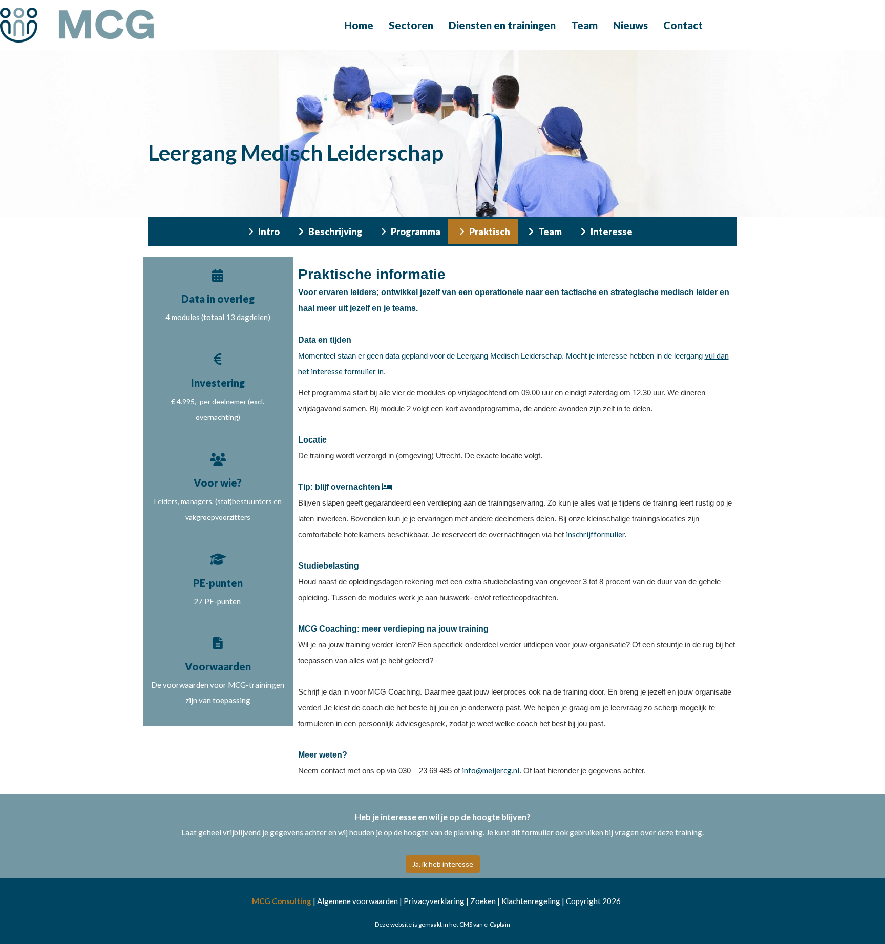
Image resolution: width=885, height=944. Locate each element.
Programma (414, 231)
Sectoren (411, 25)
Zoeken (483, 901)
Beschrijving (335, 231)
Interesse (611, 231)
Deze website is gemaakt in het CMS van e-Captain (442, 924)
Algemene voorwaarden (357, 901)
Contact (683, 25)
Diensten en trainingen (502, 25)
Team (584, 25)
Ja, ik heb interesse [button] (442, 863)
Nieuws (630, 25)
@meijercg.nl (490, 770)
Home (358, 25)
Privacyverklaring (434, 901)
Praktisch (489, 231)
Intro (268, 231)
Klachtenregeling (530, 901)
